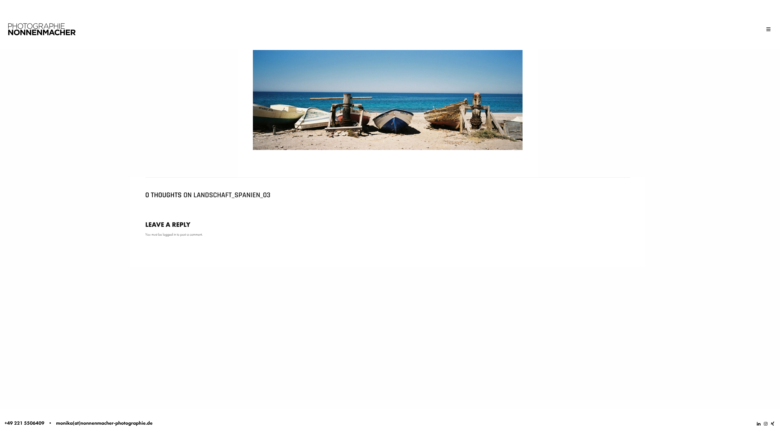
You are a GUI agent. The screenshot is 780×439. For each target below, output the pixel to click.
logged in (169, 234)
